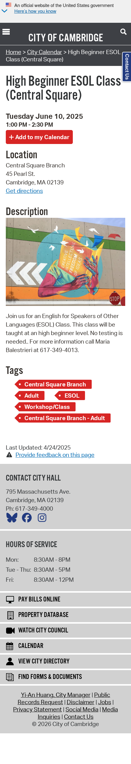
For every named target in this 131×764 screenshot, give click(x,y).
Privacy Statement (37, 709)
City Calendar (44, 52)
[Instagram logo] (43, 519)
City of (42, 38)
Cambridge (81, 38)
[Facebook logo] (28, 519)
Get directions (24, 190)
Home (13, 52)
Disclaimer (80, 702)
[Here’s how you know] (3, 11)
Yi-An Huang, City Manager (55, 694)
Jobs (104, 702)
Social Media (82, 709)
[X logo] (13, 519)
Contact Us (79, 716)
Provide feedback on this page (55, 454)
